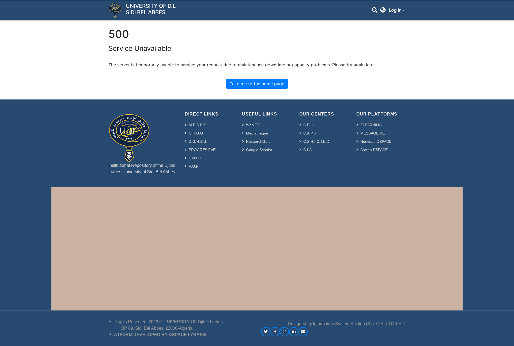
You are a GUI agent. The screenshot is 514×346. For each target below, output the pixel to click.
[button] (383, 10)
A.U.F (193, 166)
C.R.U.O (196, 133)
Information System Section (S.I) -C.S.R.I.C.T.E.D (359, 323)
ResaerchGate (258, 141)
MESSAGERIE (372, 133)
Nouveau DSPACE (375, 141)
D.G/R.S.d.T (199, 141)
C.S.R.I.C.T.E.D (316, 141)
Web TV (253, 125)
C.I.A (307, 150)
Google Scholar (259, 150)
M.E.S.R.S (197, 125)
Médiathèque (257, 133)
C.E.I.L (309, 125)
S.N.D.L (195, 158)
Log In (395, 10)
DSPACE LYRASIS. (188, 334)
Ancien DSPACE (374, 150)
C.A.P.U (309, 133)
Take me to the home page (257, 83)
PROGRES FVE (202, 150)
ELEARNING (371, 125)
